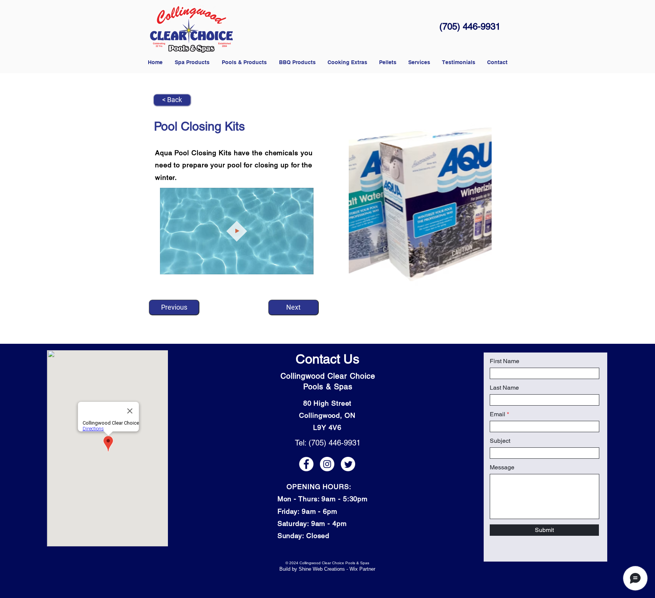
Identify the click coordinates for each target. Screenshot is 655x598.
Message (502, 467)
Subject (500, 441)
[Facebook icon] (306, 464)
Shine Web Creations (322, 569)
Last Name (504, 388)
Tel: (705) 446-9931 (327, 442)
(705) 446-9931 (469, 26)
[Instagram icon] (327, 464)
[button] (387, 62)
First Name (504, 361)
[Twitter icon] (348, 464)
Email (497, 414)
